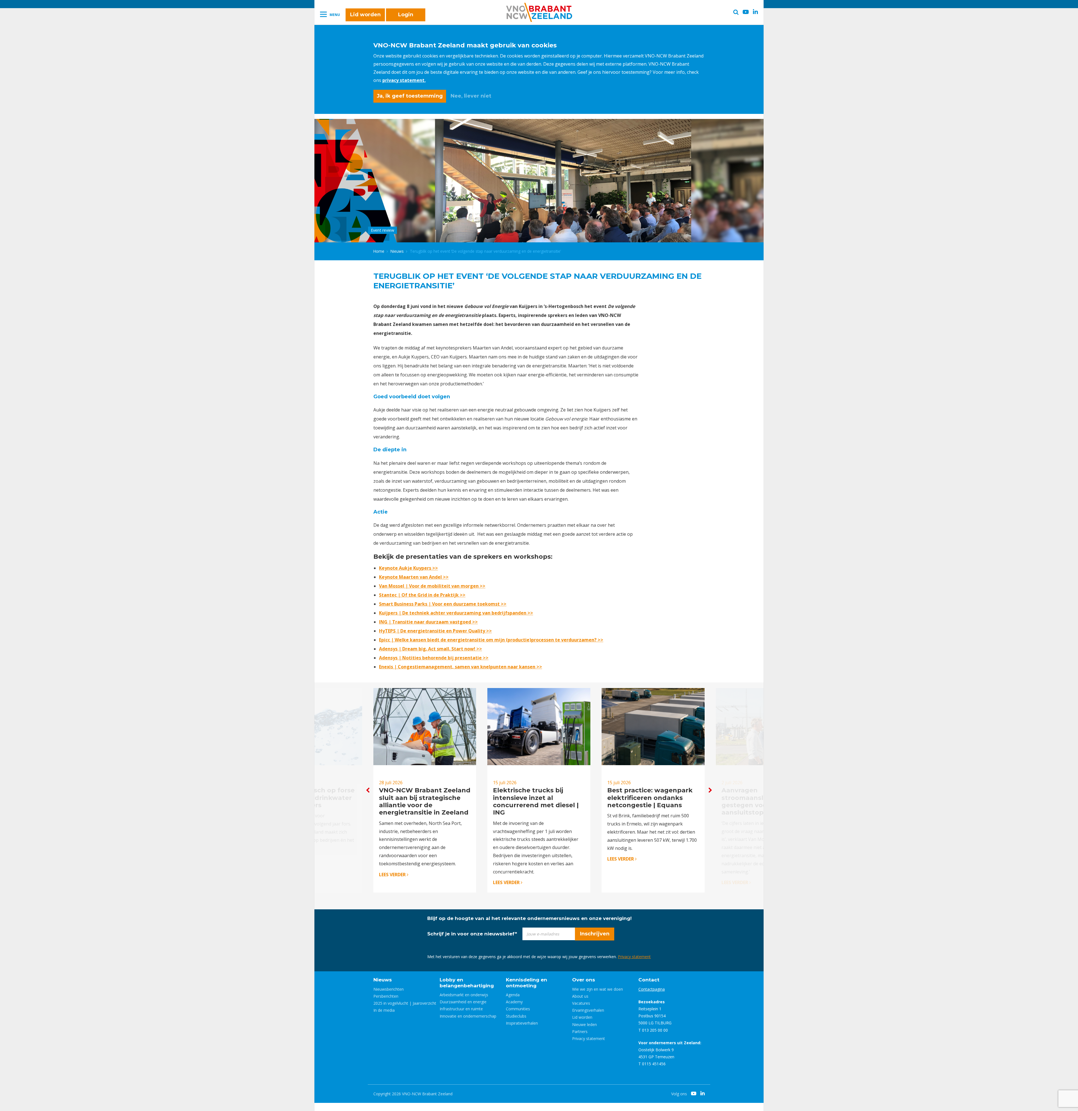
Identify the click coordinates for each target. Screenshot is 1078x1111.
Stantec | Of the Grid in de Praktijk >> (422, 595)
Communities (518, 1008)
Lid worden (365, 14)
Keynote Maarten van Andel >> (414, 577)
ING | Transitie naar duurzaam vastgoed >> (428, 622)
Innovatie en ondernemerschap (468, 1016)
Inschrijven (594, 934)
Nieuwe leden (584, 1024)
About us (580, 996)
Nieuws (397, 251)
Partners (580, 1031)
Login (405, 14)
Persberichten (385, 996)
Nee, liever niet (471, 96)
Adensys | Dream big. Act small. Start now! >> (430, 649)
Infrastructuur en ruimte (461, 1008)
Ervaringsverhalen (588, 1010)
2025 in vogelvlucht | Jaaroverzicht (404, 1003)
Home (378, 251)
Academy (514, 1001)
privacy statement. (404, 80)
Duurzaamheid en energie (463, 1001)
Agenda (513, 994)
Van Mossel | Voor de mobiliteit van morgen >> (432, 586)
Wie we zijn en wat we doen (597, 989)
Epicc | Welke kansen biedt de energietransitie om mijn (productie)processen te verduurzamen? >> (491, 640)
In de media (384, 1010)
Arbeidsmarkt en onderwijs (464, 994)
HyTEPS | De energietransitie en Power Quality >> (435, 631)
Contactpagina (651, 989)
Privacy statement (634, 956)
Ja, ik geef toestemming (410, 96)
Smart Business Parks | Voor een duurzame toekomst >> (442, 604)
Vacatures (581, 1003)
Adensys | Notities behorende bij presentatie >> (433, 658)
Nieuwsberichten (388, 989)
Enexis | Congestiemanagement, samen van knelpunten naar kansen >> (460, 667)
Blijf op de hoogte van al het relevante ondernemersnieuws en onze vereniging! (529, 918)
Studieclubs (516, 1016)
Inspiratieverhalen (522, 1023)
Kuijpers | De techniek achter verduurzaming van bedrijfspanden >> (456, 613)
